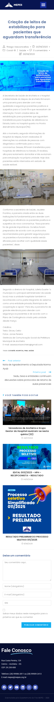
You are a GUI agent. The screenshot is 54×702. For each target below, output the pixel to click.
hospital (20, 350)
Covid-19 (11, 50)
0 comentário (40, 50)
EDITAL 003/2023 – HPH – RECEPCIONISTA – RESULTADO (27, 474)
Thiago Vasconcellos (18, 46)
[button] (43, 5)
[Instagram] (29, 687)
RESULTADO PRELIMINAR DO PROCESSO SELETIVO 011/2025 (27, 538)
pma (26, 350)
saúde (31, 350)
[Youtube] (16, 687)
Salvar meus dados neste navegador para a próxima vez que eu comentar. (25, 615)
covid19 (11, 350)
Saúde (22, 50)
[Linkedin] (23, 687)
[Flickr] (35, 687)
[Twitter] (10, 687)
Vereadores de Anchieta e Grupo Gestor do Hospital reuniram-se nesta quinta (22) (27, 431)
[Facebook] (4, 687)
